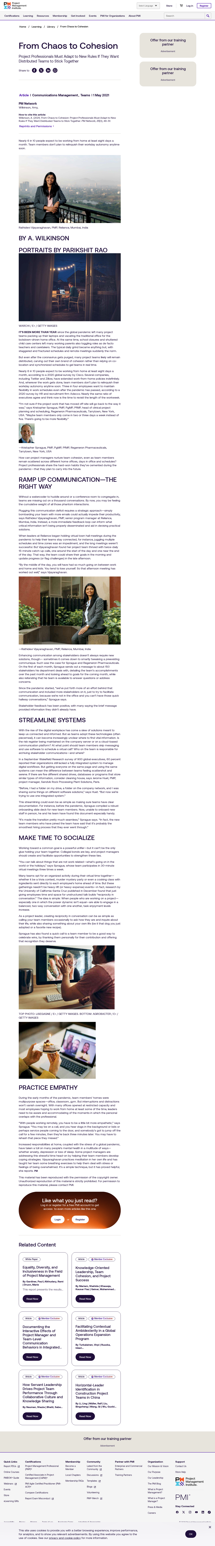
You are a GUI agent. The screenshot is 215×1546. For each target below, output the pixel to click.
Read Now (32, 1298)
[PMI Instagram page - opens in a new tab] (190, 1512)
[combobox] (148, 5)
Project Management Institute (189, 1481)
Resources (43, 15)
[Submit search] (208, 16)
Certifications (11, 15)
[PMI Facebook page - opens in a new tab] (177, 1512)
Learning (28, 15)
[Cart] (181, 5)
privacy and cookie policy (65, 1538)
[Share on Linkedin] (48, 70)
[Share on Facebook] (34, 70)
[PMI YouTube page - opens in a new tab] (196, 1512)
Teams (85, 95)
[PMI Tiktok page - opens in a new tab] (209, 1512)
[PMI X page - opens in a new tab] (184, 1512)
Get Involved (78, 15)
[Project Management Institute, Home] (15, 5)
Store (169, 5)
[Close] (209, 1527)
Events (92, 15)
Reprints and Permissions (37, 126)
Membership (60, 15)
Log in (189, 5)
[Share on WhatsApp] (55, 70)
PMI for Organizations (112, 15)
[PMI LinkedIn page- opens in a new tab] (203, 1512)
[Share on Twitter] (41, 70)
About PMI (135, 15)
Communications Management (55, 95)
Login (58, 1219)
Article (24, 95)
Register (204, 5)
